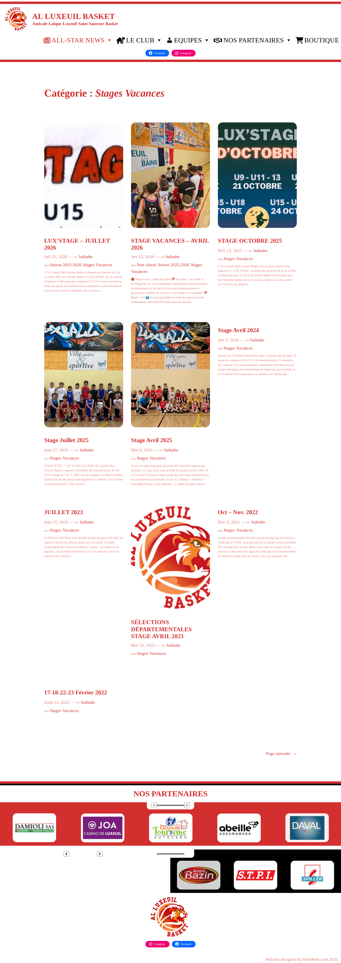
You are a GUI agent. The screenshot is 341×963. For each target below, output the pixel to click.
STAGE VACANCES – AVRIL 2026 (170, 244)
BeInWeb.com (315, 959)
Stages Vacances (97, 264)
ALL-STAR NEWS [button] (78, 40)
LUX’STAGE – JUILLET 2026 (77, 244)
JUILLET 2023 (63, 512)
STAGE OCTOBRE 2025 (250, 241)
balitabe (86, 256)
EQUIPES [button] (188, 40)
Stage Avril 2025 (151, 440)
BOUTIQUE (321, 40)
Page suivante (281, 753)
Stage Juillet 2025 (66, 440)
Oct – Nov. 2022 (238, 512)
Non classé (146, 264)
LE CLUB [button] (140, 40)
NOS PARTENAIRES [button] (253, 40)
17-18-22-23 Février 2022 (75, 692)
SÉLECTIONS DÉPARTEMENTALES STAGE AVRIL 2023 (161, 629)
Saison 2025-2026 (66, 264)
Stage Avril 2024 (238, 330)
